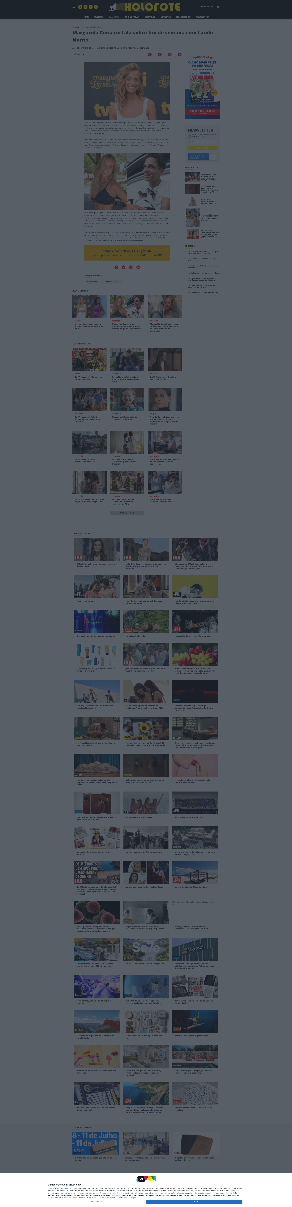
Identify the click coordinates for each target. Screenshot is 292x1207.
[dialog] (146, 1190)
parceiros (67, 1188)
